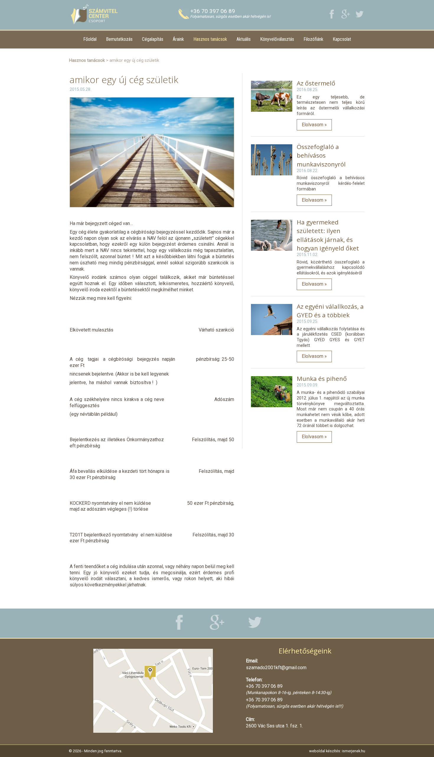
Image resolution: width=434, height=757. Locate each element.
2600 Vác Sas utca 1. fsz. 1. (274, 726)
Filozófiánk (313, 39)
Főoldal (90, 39)
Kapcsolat (342, 39)
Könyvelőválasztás (277, 39)
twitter (359, 14)
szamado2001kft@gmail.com (276, 667)
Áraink (178, 39)
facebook (332, 14)
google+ (345, 14)
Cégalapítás (152, 39)
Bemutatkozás (119, 39)
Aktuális (243, 39)
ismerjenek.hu (353, 751)
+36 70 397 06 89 (212, 11)
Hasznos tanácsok (210, 39)
